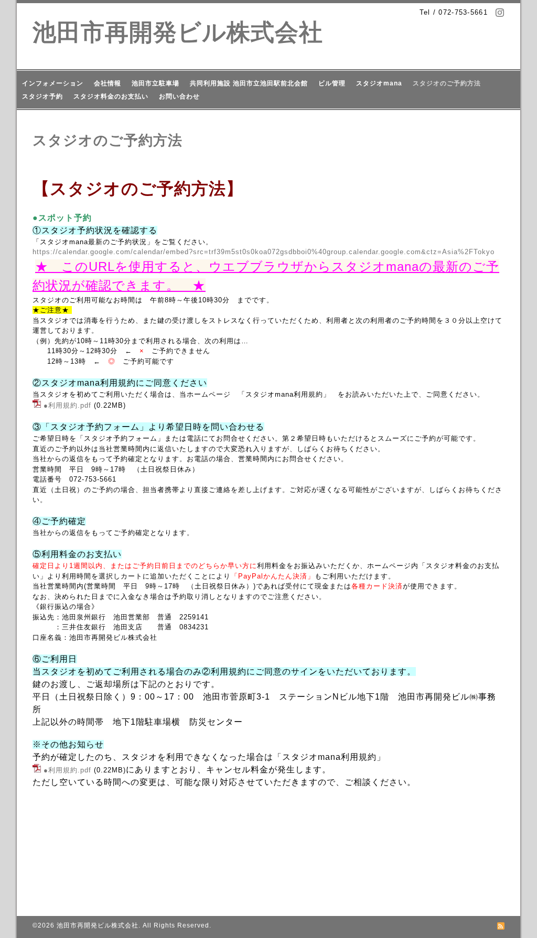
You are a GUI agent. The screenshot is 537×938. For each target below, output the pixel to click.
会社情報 (107, 83)
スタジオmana (379, 83)
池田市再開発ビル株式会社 (178, 32)
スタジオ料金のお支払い (110, 96)
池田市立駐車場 (155, 83)
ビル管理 (332, 83)
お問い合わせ (179, 96)
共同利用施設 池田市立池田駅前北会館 (249, 83)
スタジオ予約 (42, 96)
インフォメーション (52, 83)
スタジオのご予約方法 (447, 83)
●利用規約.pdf (67, 405)
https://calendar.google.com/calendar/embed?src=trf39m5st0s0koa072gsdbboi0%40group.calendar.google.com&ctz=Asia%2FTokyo (264, 252)
